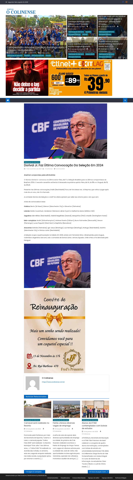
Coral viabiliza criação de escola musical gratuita (80, 45)
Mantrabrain (42, 475)
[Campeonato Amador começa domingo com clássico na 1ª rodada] (36, 36)
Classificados (65, 478)
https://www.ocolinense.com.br (53, 382)
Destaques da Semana (14, 55)
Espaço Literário (107, 478)
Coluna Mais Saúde (79, 478)
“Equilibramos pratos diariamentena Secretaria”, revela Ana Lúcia (111, 44)
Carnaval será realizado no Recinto (36, 424)
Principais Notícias (38, 55)
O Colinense (31, 53)
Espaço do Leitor (93, 478)
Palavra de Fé (90, 54)
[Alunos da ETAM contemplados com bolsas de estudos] (95, 409)
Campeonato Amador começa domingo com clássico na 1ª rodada (35, 49)
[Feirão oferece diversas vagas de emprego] (66, 409)
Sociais (48, 55)
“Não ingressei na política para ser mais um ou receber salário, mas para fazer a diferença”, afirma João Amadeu (112, 18)
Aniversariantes (52, 478)
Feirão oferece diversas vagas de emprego (64, 424)
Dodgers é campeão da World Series (36, 472)
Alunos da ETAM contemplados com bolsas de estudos (94, 426)
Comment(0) (44, 53)
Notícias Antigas (120, 478)
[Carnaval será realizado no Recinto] (37, 409)
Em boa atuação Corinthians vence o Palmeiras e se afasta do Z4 (99, 472)
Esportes (27, 55)
